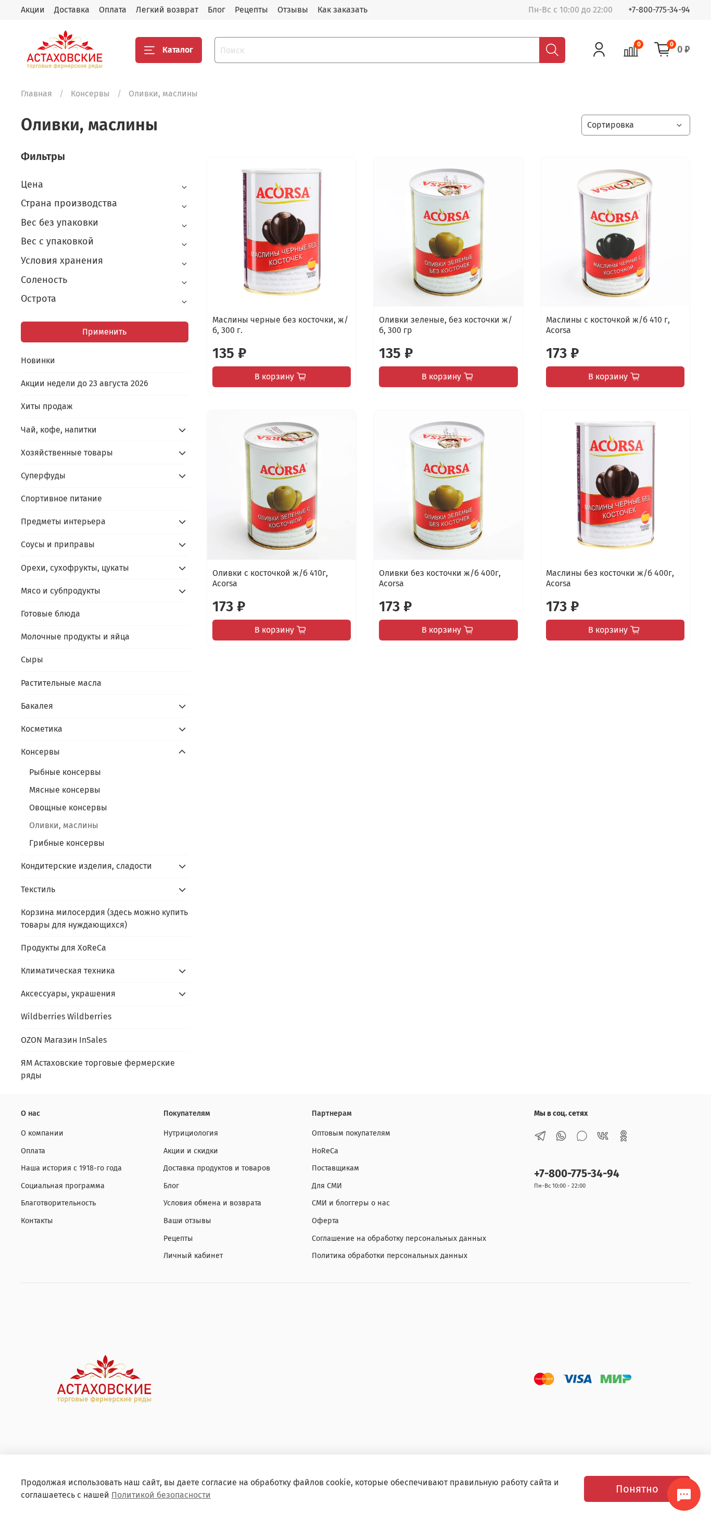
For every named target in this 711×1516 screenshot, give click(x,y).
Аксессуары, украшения (68, 994)
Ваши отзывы (187, 1220)
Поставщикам (335, 1168)
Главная (36, 93)
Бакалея (37, 706)
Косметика (41, 729)
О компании (42, 1133)
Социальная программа (63, 1185)
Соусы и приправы (58, 544)
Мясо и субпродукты (60, 591)
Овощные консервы (68, 807)
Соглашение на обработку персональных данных (399, 1238)
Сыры (32, 659)
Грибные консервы (67, 843)
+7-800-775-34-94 (659, 10)
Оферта (325, 1220)
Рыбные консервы (65, 772)
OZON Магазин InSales (64, 1040)
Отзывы (292, 10)
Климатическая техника (68, 971)
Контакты (37, 1220)
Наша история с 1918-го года (71, 1168)
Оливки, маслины (63, 825)
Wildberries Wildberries (66, 1016)
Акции (33, 10)
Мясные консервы (64, 790)
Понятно (637, 1489)
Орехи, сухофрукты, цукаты (75, 568)
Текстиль (38, 889)
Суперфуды (43, 475)
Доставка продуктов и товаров (216, 1168)
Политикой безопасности (161, 1495)
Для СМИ (327, 1185)
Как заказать (342, 10)
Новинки (38, 360)
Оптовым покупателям (351, 1133)
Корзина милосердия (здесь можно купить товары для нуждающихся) (104, 918)
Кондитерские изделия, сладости (86, 866)
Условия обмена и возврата (212, 1203)
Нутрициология (190, 1133)
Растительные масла (61, 683)
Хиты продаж (47, 406)
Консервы (90, 93)
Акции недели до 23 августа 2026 (84, 383)
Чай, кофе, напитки (59, 430)
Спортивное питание (61, 498)
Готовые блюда (50, 614)
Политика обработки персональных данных (389, 1255)
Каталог (177, 50)
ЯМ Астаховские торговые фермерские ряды (98, 1069)
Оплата (112, 10)
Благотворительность (58, 1203)
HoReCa (325, 1151)
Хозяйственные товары (67, 453)
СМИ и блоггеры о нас (351, 1203)
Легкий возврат (167, 10)
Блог (216, 10)
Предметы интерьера (63, 521)
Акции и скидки (190, 1151)
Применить (104, 332)
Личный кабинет (193, 1255)
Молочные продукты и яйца (75, 637)
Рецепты (251, 10)
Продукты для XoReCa (63, 948)
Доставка (72, 10)
